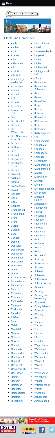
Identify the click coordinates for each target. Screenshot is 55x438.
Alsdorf (15, 71)
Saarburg (39, 259)
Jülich (37, 78)
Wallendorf (40, 349)
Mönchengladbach (44, 188)
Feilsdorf (15, 313)
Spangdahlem (42, 306)
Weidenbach (41, 373)
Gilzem (15, 341)
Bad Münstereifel (17, 130)
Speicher (39, 310)
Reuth (37, 247)
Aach (14, 43)
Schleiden (39, 275)
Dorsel (14, 269)
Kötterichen (40, 121)
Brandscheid (18, 210)
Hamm (14, 377)
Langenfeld (40, 145)
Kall (36, 93)
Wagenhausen (42, 345)
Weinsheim (40, 377)
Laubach (39, 149)
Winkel (38, 381)
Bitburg (15, 182)
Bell (13, 151)
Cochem (15, 237)
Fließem (15, 317)
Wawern (38, 365)
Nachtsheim (40, 207)
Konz (37, 125)
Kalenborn (40, 82)
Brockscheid (17, 213)
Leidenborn (40, 153)
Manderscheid (42, 165)
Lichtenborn (40, 161)
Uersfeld (39, 333)
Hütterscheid (41, 67)
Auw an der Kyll (17, 111)
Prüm (37, 239)
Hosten (38, 59)
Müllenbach (40, 203)
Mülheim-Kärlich (39, 198)
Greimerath (17, 365)
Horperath (39, 55)
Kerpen (38, 105)
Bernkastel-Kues (17, 164)
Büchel (15, 225)
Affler (14, 59)
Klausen (38, 109)
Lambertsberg (41, 141)
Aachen (15, 47)
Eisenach (16, 289)
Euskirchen (17, 309)
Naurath (38, 211)
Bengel (15, 155)
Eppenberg (17, 293)
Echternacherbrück (21, 277)
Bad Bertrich (17, 121)
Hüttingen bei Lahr (41, 72)
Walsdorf (39, 361)
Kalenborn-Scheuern (40, 87)
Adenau (15, 55)
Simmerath (40, 302)
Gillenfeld (16, 337)
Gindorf (15, 345)
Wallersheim (41, 353)
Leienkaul (39, 157)
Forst (13, 321)
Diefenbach (17, 257)
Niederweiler (41, 223)
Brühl (14, 221)
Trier (36, 329)
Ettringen (16, 305)
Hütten (38, 63)
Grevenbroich (18, 369)
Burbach (15, 229)
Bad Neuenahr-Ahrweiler (19, 137)
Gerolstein (16, 329)
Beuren (15, 170)
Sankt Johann (41, 263)
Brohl (14, 217)
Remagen (39, 243)
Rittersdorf (40, 255)
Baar (13, 117)
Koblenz (38, 113)
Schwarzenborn (42, 283)
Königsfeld (40, 117)
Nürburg (38, 227)
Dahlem (15, 241)
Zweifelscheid (42, 400)
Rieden (38, 251)
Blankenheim (18, 186)
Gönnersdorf (17, 353)
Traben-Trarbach (39, 323)
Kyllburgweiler (42, 133)
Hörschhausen (42, 43)
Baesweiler (17, 143)
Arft (13, 98)
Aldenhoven (17, 63)
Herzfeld (15, 397)
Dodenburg (17, 265)
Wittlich (38, 389)
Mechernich (40, 176)
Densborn (16, 253)
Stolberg (39, 314)
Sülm (37, 318)
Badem (15, 125)
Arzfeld (15, 102)
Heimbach (16, 385)
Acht (13, 51)
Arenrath (15, 94)
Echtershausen (19, 281)
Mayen (38, 172)
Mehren (38, 180)
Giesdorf (15, 333)
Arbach (15, 90)
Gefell (14, 325)
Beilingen (16, 147)
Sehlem (38, 287)
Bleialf (14, 190)
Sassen (38, 267)
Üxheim (38, 341)
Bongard (15, 194)
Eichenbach (17, 285)
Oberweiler (40, 231)
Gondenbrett (17, 357)
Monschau (40, 192)
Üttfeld (37, 337)
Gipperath (16, 349)
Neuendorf (40, 215)
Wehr (37, 369)
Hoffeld (38, 47)
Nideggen (39, 219)
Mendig (38, 184)
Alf (12, 67)
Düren (14, 273)
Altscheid (16, 75)
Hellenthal (16, 389)
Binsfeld (15, 174)
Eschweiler (17, 301)
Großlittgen (17, 373)
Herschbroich (18, 393)
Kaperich (39, 97)
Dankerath (16, 245)
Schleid (38, 271)
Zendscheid (40, 397)
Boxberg (15, 206)
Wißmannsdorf (42, 385)
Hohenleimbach (43, 51)
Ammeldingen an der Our (18, 80)
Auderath (16, 106)
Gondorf (15, 361)
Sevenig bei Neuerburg (40, 296)
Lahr (36, 137)
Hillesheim (17, 400)
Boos (14, 202)
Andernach (17, 86)
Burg (13, 233)
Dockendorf (17, 261)
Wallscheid (40, 357)
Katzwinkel (40, 101)
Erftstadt (15, 297)
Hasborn (15, 381)
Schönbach (40, 279)
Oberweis (39, 235)
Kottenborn (40, 129)
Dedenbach (17, 249)
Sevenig (38, 291)
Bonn (14, 198)
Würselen (39, 393)
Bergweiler (17, 159)
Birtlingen (16, 178)
